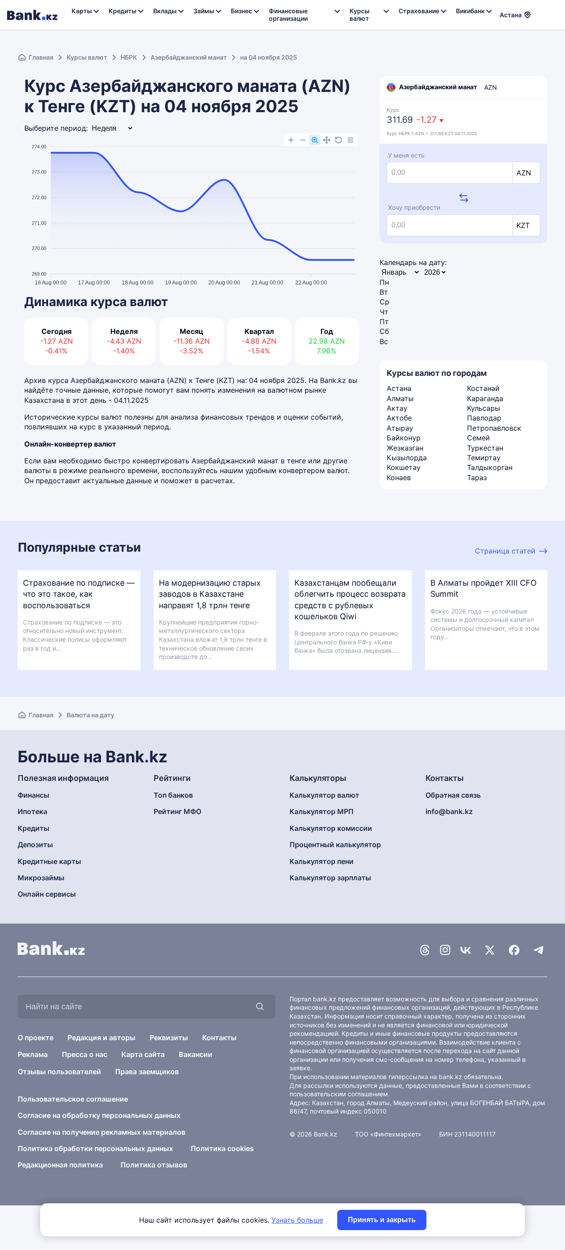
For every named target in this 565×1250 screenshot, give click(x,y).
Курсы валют (87, 57)
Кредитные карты (49, 861)
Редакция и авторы (102, 1037)
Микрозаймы (41, 877)
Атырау (400, 428)
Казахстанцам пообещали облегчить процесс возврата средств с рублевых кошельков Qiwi (350, 599)
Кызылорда (407, 457)
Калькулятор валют (324, 795)
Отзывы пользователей (59, 1071)
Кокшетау (404, 467)
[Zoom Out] (303, 140)
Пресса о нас (84, 1054)
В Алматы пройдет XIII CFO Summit (483, 588)
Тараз (477, 477)
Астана (399, 388)
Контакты (219, 1037)
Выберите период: (56, 128)
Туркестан (485, 447)
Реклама (33, 1054)
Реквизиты (169, 1037)
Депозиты (35, 844)
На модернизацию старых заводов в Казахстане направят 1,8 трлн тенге (210, 594)
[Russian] (542, 8)
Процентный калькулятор (335, 844)
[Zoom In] (291, 140)
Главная (41, 57)
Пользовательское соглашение (73, 1099)
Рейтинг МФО (177, 811)
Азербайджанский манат (189, 57)
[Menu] (350, 140)
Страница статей (505, 550)
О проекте (35, 1037)
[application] (191, 210)
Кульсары (483, 408)
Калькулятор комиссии (331, 828)
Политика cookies (222, 1148)
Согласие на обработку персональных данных (99, 1115)
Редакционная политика (60, 1164)
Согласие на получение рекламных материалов (101, 1132)
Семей (478, 437)
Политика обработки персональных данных (95, 1148)
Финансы (33, 795)
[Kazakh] (542, 19)
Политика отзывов (154, 1164)
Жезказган (405, 447)
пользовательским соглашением (339, 1094)
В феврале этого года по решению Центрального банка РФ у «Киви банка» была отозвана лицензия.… (346, 641)
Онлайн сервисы (47, 894)
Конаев (399, 477)
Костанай (483, 388)
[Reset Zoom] (338, 140)
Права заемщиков (147, 1071)
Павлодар (484, 417)
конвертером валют (313, 470)
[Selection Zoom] (314, 140)
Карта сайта (143, 1054)
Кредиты (33, 828)
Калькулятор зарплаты (330, 877)
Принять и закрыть (382, 1219)
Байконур (404, 437)
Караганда (485, 398)
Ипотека (32, 811)
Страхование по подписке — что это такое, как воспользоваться (79, 594)
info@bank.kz (449, 811)
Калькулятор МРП (322, 811)
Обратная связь (453, 795)
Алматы (400, 398)
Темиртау (484, 457)
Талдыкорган (489, 467)
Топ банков (173, 795)
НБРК (129, 57)
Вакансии (195, 1054)
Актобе (399, 417)
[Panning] (326, 140)
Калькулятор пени (322, 861)
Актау (397, 408)
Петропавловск (494, 428)
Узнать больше (297, 1220)
